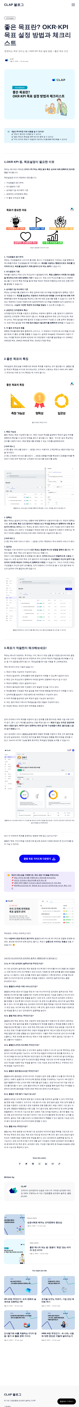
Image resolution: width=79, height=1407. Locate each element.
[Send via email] (53, 1164)
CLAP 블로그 (14, 5)
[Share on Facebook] (20, 1164)
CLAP (12, 59)
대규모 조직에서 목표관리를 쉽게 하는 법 (30, 880)
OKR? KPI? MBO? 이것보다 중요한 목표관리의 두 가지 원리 (37, 883)
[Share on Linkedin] (46, 1164)
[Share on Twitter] (26, 1164)
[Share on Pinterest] (33, 1164)
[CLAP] (13, 1190)
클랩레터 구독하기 (66, 1401)
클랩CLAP (26, 734)
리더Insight (9, 18)
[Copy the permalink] (59, 1164)
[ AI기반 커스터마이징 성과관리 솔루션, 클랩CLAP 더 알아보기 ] (30, 958)
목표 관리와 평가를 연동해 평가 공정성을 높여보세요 (35, 878)
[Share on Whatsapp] (39, 1164)
